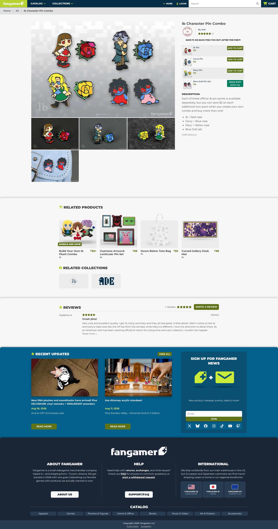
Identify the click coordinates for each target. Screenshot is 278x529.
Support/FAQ (139, 494)
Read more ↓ (89, 333)
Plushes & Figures (98, 513)
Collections (61, 3)
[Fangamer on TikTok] (222, 425)
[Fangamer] (13, 3)
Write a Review (206, 307)
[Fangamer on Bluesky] (197, 425)
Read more (44, 426)
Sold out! (235, 83)
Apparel (43, 513)
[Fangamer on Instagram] (214, 425)
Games (71, 513)
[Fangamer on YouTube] (230, 425)
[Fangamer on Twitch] (238, 425)
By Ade (202, 29)
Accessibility (146, 526)
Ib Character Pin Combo (204, 23)
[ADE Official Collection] (106, 281)
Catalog (37, 3)
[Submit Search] (257, 3)
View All (164, 354)
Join (214, 419)
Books (152, 513)
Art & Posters (207, 513)
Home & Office (125, 513)
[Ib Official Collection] (73, 281)
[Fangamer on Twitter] (189, 425)
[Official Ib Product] (187, 31)
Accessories (235, 513)
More (169, 3)
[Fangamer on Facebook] (206, 425)
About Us (64, 494)
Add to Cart (235, 48)
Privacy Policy (133, 526)
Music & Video (180, 513)
